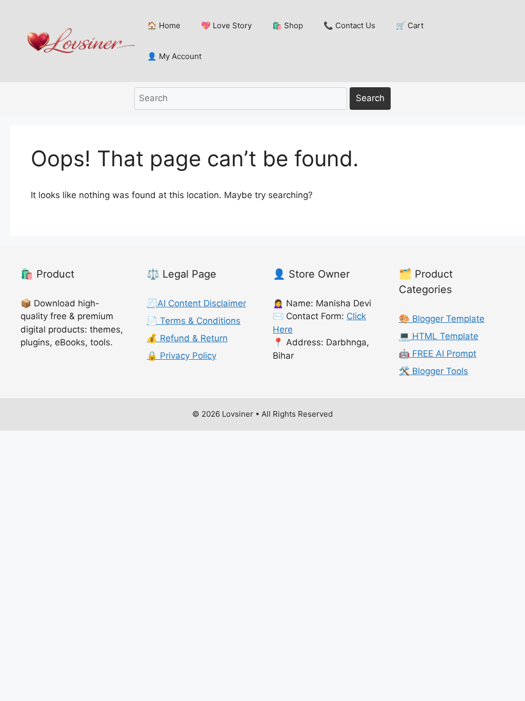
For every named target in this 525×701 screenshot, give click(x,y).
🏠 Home (163, 25)
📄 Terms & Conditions (193, 321)
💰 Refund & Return (187, 338)
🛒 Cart (409, 25)
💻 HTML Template (438, 336)
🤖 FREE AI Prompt (437, 353)
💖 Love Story (226, 25)
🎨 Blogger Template (441, 319)
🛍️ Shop (287, 25)
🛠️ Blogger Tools (433, 371)
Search (370, 98)
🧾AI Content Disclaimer (196, 303)
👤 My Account (174, 56)
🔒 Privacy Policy (181, 355)
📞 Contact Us (349, 25)
